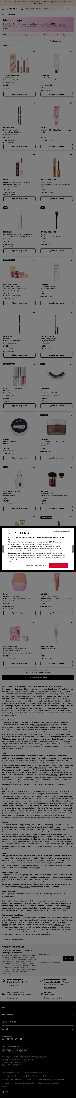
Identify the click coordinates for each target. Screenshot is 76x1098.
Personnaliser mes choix (36, 565)
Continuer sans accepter (61, 531)
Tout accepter (58, 565)
